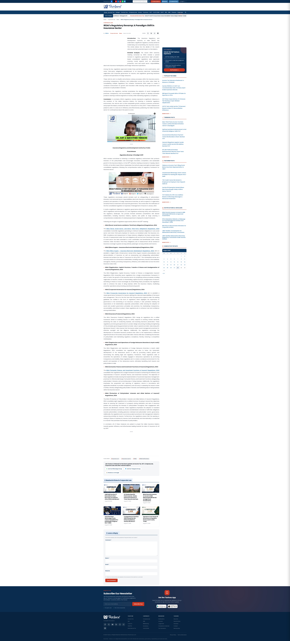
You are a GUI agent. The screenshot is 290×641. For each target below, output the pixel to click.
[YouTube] (116, 1)
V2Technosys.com (131, 634)
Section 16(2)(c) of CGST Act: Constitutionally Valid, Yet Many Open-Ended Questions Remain (174, 88)
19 (170, 265)
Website (107, 571)
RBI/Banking (146, 623)
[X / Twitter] (114, 1)
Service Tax (124, 12)
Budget (118, 12)
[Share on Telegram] (158, 33)
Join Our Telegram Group (133, 469)
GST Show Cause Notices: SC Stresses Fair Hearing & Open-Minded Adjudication (173, 101)
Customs (145, 12)
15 (181, 262)
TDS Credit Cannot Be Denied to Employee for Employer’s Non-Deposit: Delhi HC (173, 182)
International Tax (132, 628)
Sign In (182, 1)
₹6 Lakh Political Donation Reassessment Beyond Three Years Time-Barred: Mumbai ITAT (173, 151)
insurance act (115, 458)
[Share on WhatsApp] (154, 33)
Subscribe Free (138, 604)
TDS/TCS (130, 626)
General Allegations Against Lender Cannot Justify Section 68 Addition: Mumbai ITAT (173, 144)
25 (167, 267)
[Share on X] (148, 33)
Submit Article (177, 621)
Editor (107, 33)
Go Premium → (174, 70)
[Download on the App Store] (173, 606)
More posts (165, 113)
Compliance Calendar (163, 626)
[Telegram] (125, 1)
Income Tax (111, 12)
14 (177, 262)
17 (164, 265)
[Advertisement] (115, 52)
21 (177, 265)
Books (165, 1)
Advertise (176, 623)
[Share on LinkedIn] (151, 33)
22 (181, 265)
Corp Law (180, 12)
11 (167, 262)
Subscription (156, 1)
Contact (176, 626)
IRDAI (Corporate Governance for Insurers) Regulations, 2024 (126, 293)
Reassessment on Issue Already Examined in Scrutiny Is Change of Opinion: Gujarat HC (168, 16)
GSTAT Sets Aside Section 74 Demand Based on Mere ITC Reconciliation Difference (173, 108)
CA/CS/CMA (146, 628)
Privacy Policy (173, 634)
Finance (174, 12)
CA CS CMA (156, 12)
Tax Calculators (162, 628)
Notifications (161, 619)
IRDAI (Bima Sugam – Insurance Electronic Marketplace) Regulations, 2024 (130, 251)
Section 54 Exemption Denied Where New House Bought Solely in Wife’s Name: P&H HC (173, 189)
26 (171, 267)
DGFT (162, 12)
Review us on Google (113, 472)
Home (105, 12)
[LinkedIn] (118, 1)
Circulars (160, 621)
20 (174, 265)
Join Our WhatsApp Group (115, 469)
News (118, 19)
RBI (166, 12)
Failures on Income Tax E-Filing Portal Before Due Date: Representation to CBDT (173, 167)
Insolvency (145, 626)
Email (107, 564)
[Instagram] (120, 1)
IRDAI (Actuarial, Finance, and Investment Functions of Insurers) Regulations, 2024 (132, 370)
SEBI (169, 12)
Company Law (133, 12)
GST (151, 12)
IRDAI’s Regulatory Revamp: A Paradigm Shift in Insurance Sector (129, 27)
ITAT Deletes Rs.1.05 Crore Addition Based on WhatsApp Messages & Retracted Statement (172, 196)
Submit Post (174, 1)
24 (164, 267)
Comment (108, 540)
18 (167, 265)
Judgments (161, 623)
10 (164, 262)
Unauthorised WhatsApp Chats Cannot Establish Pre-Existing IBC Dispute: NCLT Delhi (174, 174)
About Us (176, 619)
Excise (140, 12)
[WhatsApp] (122, 1)
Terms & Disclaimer (182, 634)
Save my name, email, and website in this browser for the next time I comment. (125, 577)
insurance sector (126, 458)
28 (177, 267)
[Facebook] (112, 1)
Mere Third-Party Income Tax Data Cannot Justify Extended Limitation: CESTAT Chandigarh (173, 123)
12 (170, 262)
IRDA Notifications (144, 458)
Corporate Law (111, 19)
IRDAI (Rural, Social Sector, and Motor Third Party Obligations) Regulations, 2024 (132, 229)
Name (107, 558)
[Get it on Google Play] (161, 606)
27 (174, 267)
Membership (177, 628)
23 (184, 265)
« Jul (163, 273)
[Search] (148, 1)
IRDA (135, 458)
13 (174, 262)
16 (184, 262)
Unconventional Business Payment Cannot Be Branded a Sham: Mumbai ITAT (173, 136)
